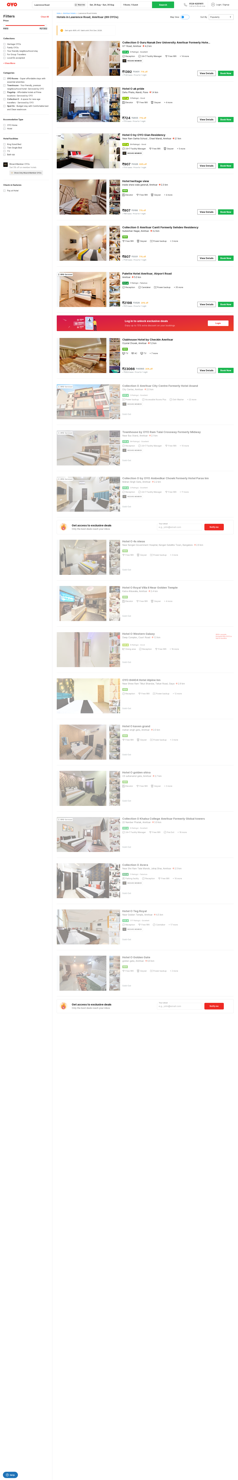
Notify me (214, 527)
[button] (45, 16)
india (59, 13)
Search (163, 4)
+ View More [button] (9, 63)
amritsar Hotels (69, 13)
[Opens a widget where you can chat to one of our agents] (10, 1475)
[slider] (4, 25)
